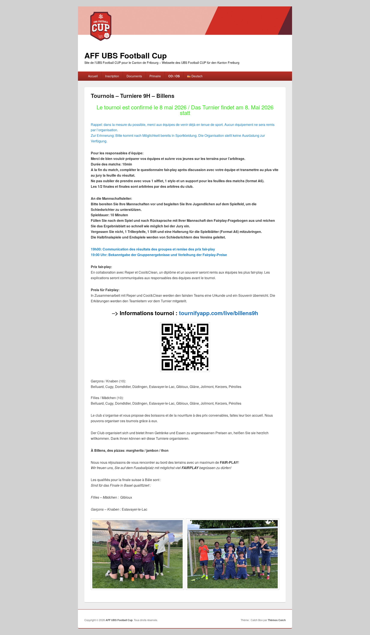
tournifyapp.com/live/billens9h (218, 313)
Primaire (155, 76)
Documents (134, 76)
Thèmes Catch (277, 620)
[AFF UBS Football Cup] (185, 42)
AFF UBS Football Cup (125, 55)
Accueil (93, 76)
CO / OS (174, 76)
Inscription (112, 76)
